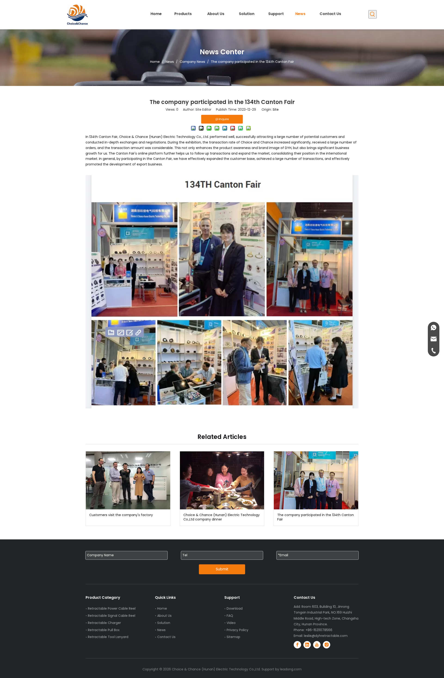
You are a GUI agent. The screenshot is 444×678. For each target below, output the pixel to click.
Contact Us (166, 637)
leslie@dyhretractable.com (326, 635)
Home (162, 608)
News (161, 630)
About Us (164, 615)
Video (231, 622)
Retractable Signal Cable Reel (111, 615)
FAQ (230, 615)
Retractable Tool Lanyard (108, 637)
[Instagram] (326, 644)
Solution (163, 622)
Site (276, 109)
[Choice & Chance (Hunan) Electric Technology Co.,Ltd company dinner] (222, 480)
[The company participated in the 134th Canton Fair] (316, 480)
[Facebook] (297, 644)
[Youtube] (317, 644)
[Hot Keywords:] (372, 14)
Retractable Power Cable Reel (112, 608)
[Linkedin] (307, 644)
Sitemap (233, 637)
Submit (222, 569)
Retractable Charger (104, 622)
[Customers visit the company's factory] (128, 480)
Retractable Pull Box (104, 630)
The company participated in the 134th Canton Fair (315, 517)
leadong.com (291, 669)
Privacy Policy (237, 630)
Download (235, 608)
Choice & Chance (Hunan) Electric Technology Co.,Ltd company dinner (221, 517)
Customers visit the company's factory (121, 515)
